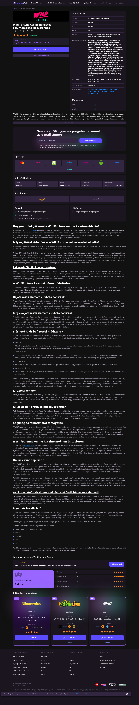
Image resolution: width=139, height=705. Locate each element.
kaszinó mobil (29, 446)
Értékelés (31, 642)
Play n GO (104, 91)
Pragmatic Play (93, 93)
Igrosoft (91, 89)
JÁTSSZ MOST (31, 637)
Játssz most (41, 49)
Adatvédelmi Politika (82, 694)
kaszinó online (30, 230)
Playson (111, 91)
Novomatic (113, 89)
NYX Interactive (93, 91)
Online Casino (17, 8)
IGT (96, 89)
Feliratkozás (90, 140)
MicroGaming (103, 89)
